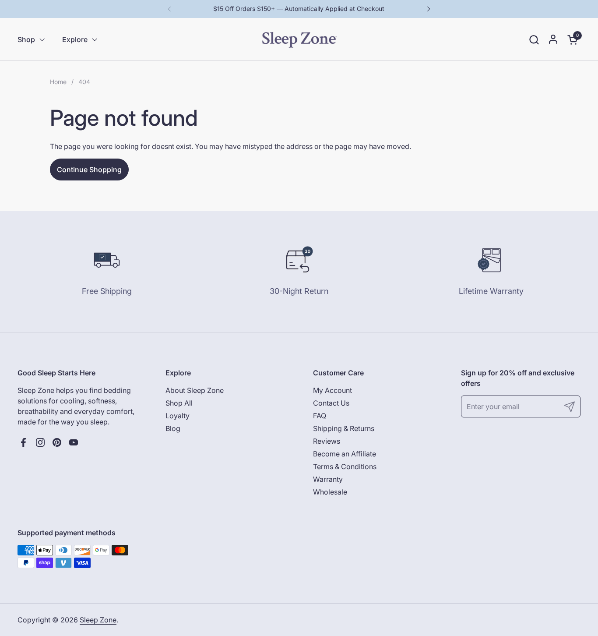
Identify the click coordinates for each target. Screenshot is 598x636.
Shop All (179, 403)
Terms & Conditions (344, 466)
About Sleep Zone (194, 390)
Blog (172, 428)
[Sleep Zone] (299, 39)
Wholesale (330, 492)
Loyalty (177, 415)
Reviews (326, 441)
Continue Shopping (89, 169)
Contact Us (331, 403)
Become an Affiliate (344, 453)
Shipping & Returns (343, 428)
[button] (533, 39)
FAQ (319, 415)
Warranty (328, 479)
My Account (332, 390)
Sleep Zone (98, 619)
